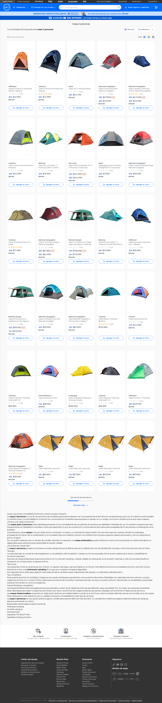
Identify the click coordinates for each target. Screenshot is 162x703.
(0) (22, 94)
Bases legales (137, 701)
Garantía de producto (29, 670)
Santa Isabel (86, 670)
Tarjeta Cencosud (88, 672)
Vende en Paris (62, 663)
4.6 (111, 324)
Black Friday (61, 668)
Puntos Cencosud (24, 1)
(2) (142, 94)
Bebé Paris (61, 681)
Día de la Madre (63, 675)
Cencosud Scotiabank (104, 1)
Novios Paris (123, 1)
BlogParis (60, 686)
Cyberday (60, 672)
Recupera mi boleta (28, 665)
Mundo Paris (136, 1)
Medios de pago (27, 675)
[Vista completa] (144, 37)
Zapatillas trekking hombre (19, 617)
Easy (84, 668)
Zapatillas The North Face (18, 615)
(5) (113, 324)
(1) (51, 94)
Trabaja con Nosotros (90, 686)
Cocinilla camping (14, 609)
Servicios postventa (28, 668)
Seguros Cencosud (89, 677)
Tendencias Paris (63, 684)
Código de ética (124, 701)
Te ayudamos (152, 1)
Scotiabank (86, 675)
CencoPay (86, 681)
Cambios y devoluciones (30, 672)
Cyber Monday (62, 670)
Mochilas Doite (13, 612)
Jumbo (85, 665)
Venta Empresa (88, 684)
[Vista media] (149, 37)
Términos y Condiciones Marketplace (83, 701)
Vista (140, 37)
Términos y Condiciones (58, 701)
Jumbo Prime (7, 1)
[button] (43, 7)
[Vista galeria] (153, 37)
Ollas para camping (15, 607)
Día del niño (61, 677)
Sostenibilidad (62, 665)
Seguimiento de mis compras (32, 663)
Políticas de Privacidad (107, 701)
